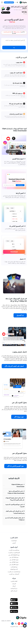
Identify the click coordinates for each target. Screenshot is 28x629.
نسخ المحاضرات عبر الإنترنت (14, 571)
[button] (16, 2)
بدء (14, 47)
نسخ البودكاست (14, 567)
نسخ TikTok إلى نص (14, 557)
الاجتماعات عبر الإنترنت (14, 574)
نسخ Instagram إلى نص (14, 555)
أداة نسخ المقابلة (14, 569)
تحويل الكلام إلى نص (14, 564)
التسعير (14, 543)
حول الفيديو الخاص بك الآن (15, 466)
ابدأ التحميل (20, 315)
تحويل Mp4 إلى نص (14, 562)
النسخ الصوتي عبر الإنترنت (14, 552)
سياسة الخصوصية (14, 626)
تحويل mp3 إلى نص (14, 559)
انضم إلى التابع (14, 591)
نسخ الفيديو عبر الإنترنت (14, 550)
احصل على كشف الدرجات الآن (14, 366)
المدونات (14, 583)
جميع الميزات (14, 540)
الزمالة (14, 586)
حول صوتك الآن (19, 417)
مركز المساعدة (14, 588)
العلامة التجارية (14, 581)
